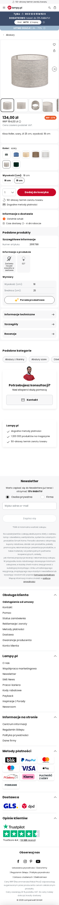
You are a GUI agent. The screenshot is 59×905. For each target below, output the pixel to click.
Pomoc (7, 613)
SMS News (9, 679)
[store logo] (17, 7)
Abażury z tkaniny (14, 359)
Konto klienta (11, 645)
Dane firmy (9, 740)
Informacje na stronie (20, 717)
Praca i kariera (11, 685)
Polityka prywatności (15, 735)
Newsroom (9, 707)
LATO (28, 22)
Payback (8, 696)
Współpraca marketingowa (20, 668)
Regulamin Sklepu (13, 729)
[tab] (29, 620)
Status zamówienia (14, 618)
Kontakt (7, 607)
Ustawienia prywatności (23, 867)
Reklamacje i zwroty (15, 624)
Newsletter (9, 674)
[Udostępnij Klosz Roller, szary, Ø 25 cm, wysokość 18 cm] (54, 50)
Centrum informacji (15, 724)
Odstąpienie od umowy (18, 602)
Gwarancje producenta (17, 640)
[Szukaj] (49, 7)
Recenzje (10, 334)
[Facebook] (20, 861)
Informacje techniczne (19, 314)
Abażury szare (39, 359)
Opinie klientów (15, 818)
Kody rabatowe (12, 690)
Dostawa (8, 634)
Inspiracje (8, 701)
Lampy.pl (10, 656)
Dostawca (11, 797)
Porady (21, 701)
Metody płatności (13, 629)
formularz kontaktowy (44, 574)
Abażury (10, 34)
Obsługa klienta (15, 595)
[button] (7, 105)
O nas (6, 663)
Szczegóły (11, 324)
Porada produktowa (32, 300)
